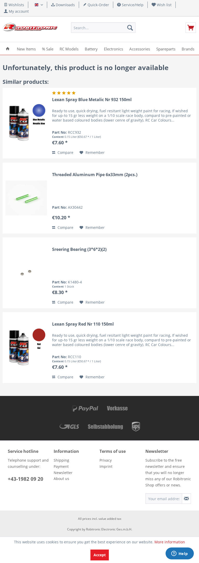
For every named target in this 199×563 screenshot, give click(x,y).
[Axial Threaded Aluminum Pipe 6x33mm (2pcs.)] (26, 198)
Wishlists (16, 4)
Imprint (106, 466)
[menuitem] (162, 5)
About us (61, 478)
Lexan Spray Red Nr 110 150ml (83, 324)
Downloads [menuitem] (65, 4)
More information (169, 541)
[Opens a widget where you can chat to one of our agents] (179, 553)
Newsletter (63, 472)
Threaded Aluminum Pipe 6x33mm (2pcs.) (94, 174)
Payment (61, 466)
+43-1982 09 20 (25, 479)
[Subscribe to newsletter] (186, 498)
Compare (64, 152)
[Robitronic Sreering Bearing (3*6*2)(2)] (26, 272)
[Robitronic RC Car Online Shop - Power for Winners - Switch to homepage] (30, 28)
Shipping (61, 460)
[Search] (130, 27)
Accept (100, 554)
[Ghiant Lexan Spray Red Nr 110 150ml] (26, 347)
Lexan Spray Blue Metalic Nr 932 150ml (92, 99)
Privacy (106, 460)
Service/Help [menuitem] (132, 4)
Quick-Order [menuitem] (98, 4)
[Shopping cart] (191, 27)
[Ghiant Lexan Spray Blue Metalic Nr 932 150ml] (26, 123)
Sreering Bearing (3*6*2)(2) (79, 249)
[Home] (8, 48)
